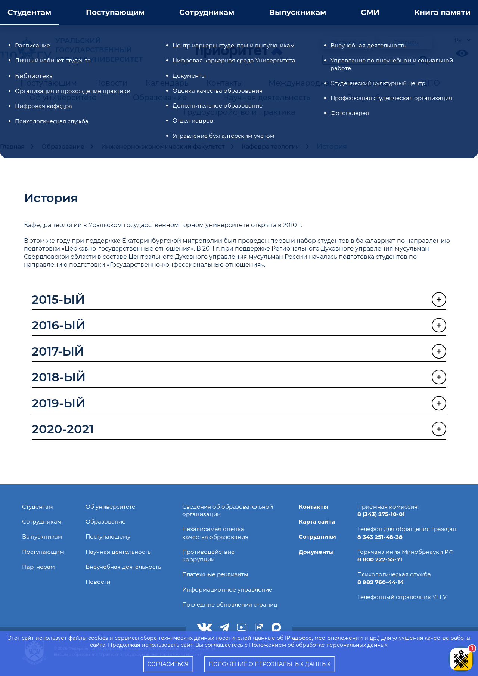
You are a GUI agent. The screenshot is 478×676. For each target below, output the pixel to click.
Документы (189, 75)
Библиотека (34, 76)
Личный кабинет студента (53, 60)
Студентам (29, 12)
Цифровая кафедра (43, 105)
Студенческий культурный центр (377, 83)
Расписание (32, 45)
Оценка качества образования (218, 90)
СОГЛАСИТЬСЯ (168, 664)
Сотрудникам (206, 12)
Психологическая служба (52, 121)
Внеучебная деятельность (368, 45)
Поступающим (115, 12)
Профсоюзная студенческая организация (391, 98)
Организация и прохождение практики (72, 90)
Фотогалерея (349, 113)
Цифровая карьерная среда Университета (234, 60)
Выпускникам (297, 12)
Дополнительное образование (218, 105)
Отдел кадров (193, 120)
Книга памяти (442, 12)
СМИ (370, 12)
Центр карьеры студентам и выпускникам (234, 45)
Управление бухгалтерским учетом (223, 135)
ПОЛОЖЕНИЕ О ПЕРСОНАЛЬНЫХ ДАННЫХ (269, 664)
